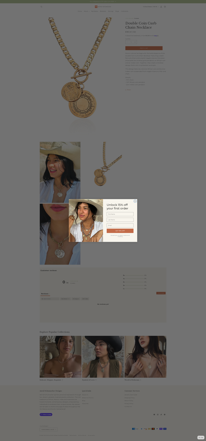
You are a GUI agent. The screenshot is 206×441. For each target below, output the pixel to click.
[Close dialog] (135, 201)
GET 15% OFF (120, 231)
